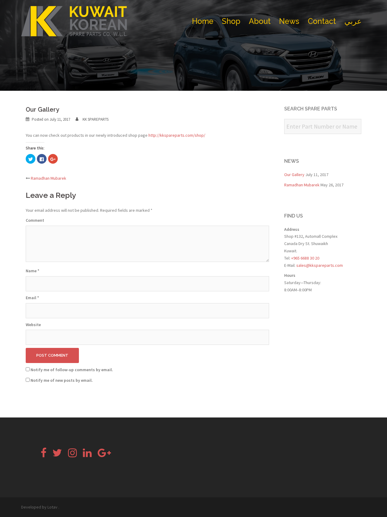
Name (32, 270)
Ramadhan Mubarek (48, 178)
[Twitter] (57, 455)
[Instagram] (72, 455)
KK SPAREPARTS (96, 119)
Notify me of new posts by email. (62, 380)
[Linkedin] (87, 455)
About (260, 21)
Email (32, 297)
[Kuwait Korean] (74, 20)
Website (33, 324)
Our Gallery (294, 174)
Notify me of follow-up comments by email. (72, 369)
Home (202, 21)
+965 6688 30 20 (304, 258)
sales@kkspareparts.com (319, 265)
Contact (322, 21)
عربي (353, 21)
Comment (35, 220)
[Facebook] (43, 455)
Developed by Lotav (39, 507)
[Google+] (104, 455)
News (289, 21)
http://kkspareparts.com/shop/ (176, 135)
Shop (231, 21)
